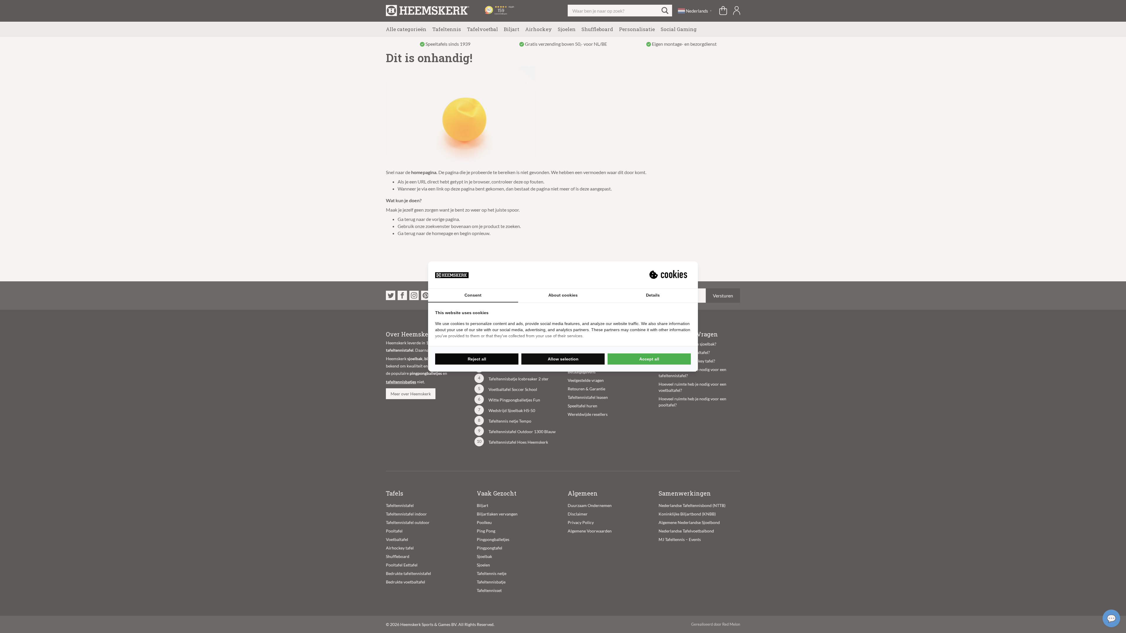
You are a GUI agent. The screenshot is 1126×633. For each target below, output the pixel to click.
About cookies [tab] (563, 295)
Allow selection (563, 359)
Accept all (649, 359)
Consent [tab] (472, 295)
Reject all (477, 359)
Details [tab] (653, 295)
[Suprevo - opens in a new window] (669, 274)
